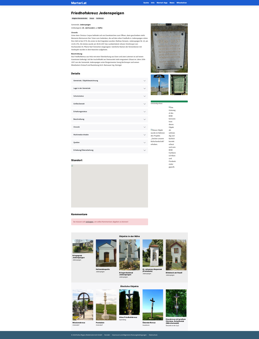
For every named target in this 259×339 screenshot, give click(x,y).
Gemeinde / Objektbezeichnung (85, 80)
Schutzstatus (78, 96)
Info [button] (152, 3)
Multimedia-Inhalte (81, 135)
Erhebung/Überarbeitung (83, 150)
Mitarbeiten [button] (182, 3)
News (172, 3)
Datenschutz (153, 335)
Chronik (76, 127)
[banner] (79, 3)
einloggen (89, 222)
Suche (146, 3)
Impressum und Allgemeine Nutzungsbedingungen (129, 335)
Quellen (76, 142)
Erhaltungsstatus (80, 111)
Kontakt (107, 335)
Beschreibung (78, 119)
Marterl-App (162, 3)
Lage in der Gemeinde (81, 88)
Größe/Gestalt (79, 104)
